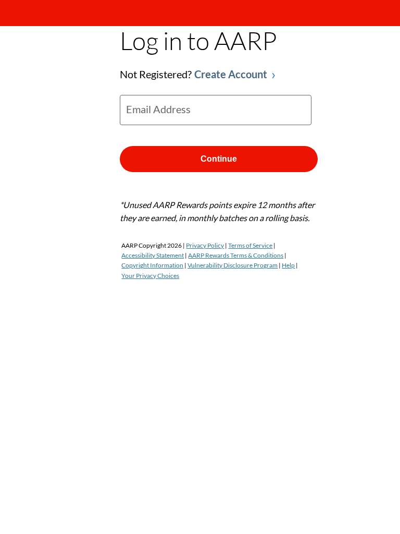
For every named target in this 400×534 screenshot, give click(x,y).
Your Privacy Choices (150, 276)
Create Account (230, 74)
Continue (219, 158)
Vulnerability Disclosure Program (233, 265)
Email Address (158, 109)
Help (288, 265)
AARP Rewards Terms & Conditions (235, 255)
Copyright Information (152, 265)
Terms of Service (250, 245)
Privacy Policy (205, 245)
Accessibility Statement (152, 255)
